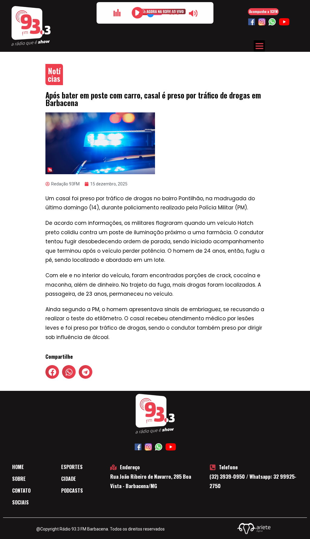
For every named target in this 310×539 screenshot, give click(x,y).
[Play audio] (137, 13)
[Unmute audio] (193, 13)
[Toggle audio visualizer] (117, 12)
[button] (52, 372)
